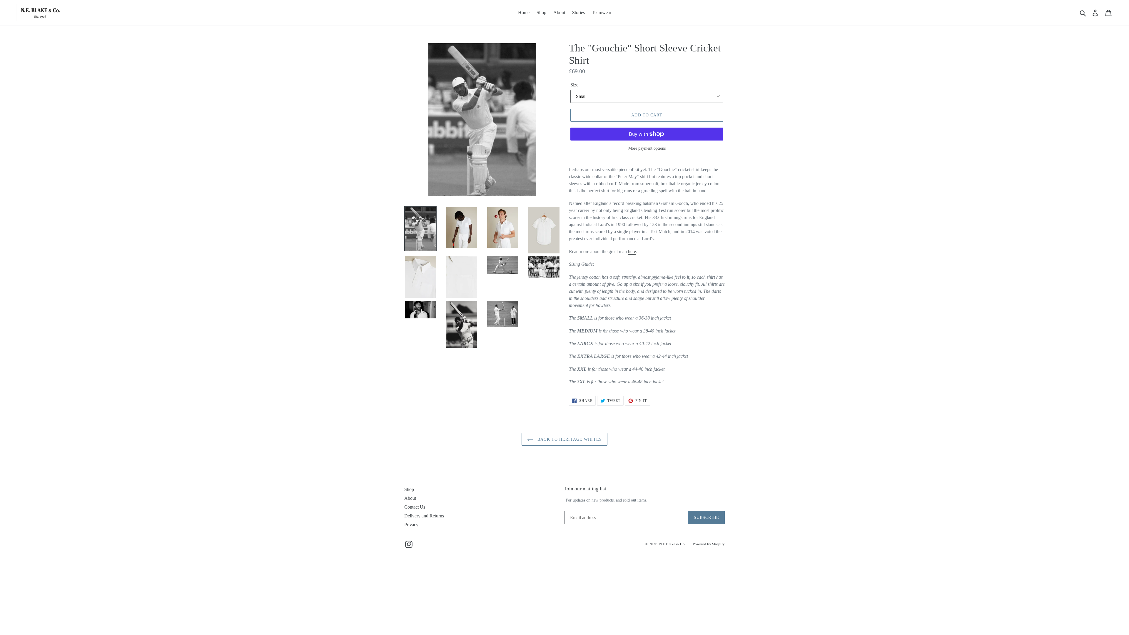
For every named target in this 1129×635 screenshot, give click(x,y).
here (632, 251)
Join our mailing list (585, 489)
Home (524, 12)
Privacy (411, 524)
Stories (578, 12)
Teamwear (601, 12)
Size (574, 84)
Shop (541, 12)
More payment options (647, 148)
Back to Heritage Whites (569, 439)
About (559, 12)
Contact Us (414, 506)
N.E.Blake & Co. (672, 544)
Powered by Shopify (709, 544)
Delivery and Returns (424, 515)
